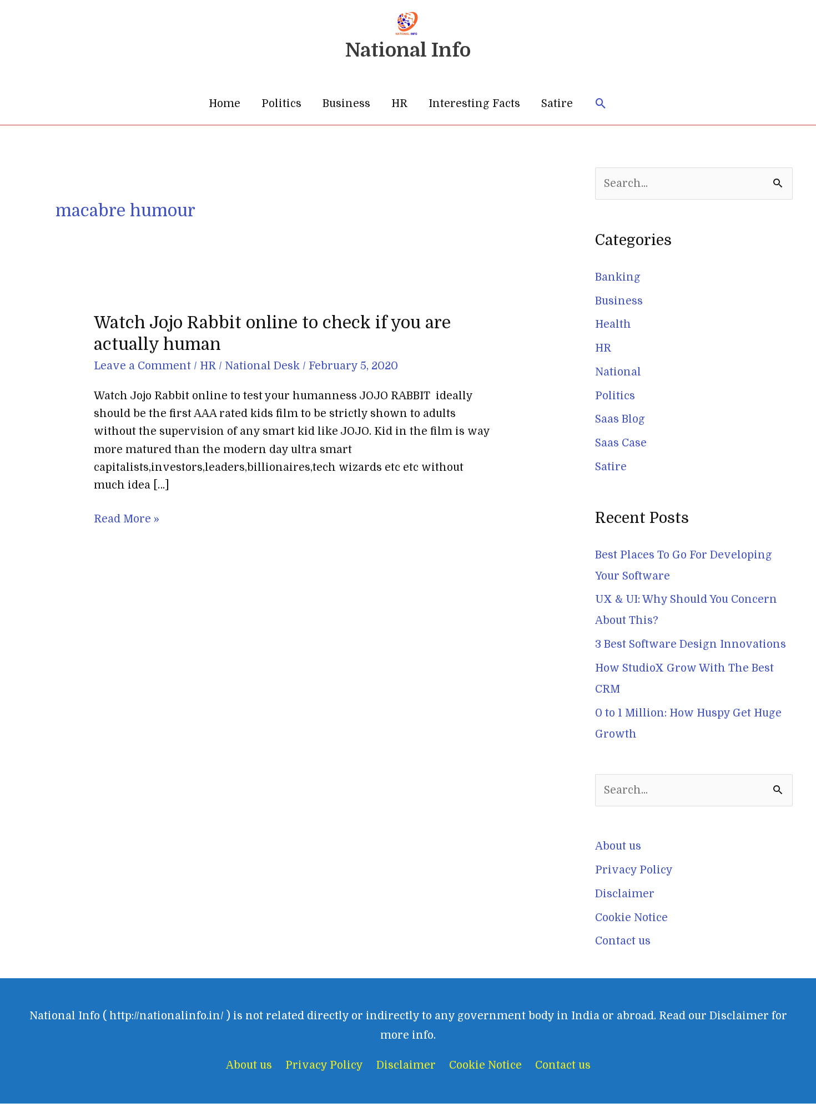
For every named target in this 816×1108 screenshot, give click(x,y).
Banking (618, 277)
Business (346, 104)
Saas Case (621, 443)
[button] (601, 104)
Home (224, 104)
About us (618, 846)
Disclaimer (624, 894)
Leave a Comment (142, 366)
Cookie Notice (631, 918)
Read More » (126, 517)
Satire (557, 104)
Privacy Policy (634, 870)
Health (613, 324)
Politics (281, 104)
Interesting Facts (474, 104)
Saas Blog (620, 419)
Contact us (623, 941)
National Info (408, 50)
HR (399, 104)
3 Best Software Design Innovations (690, 644)
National (618, 372)
